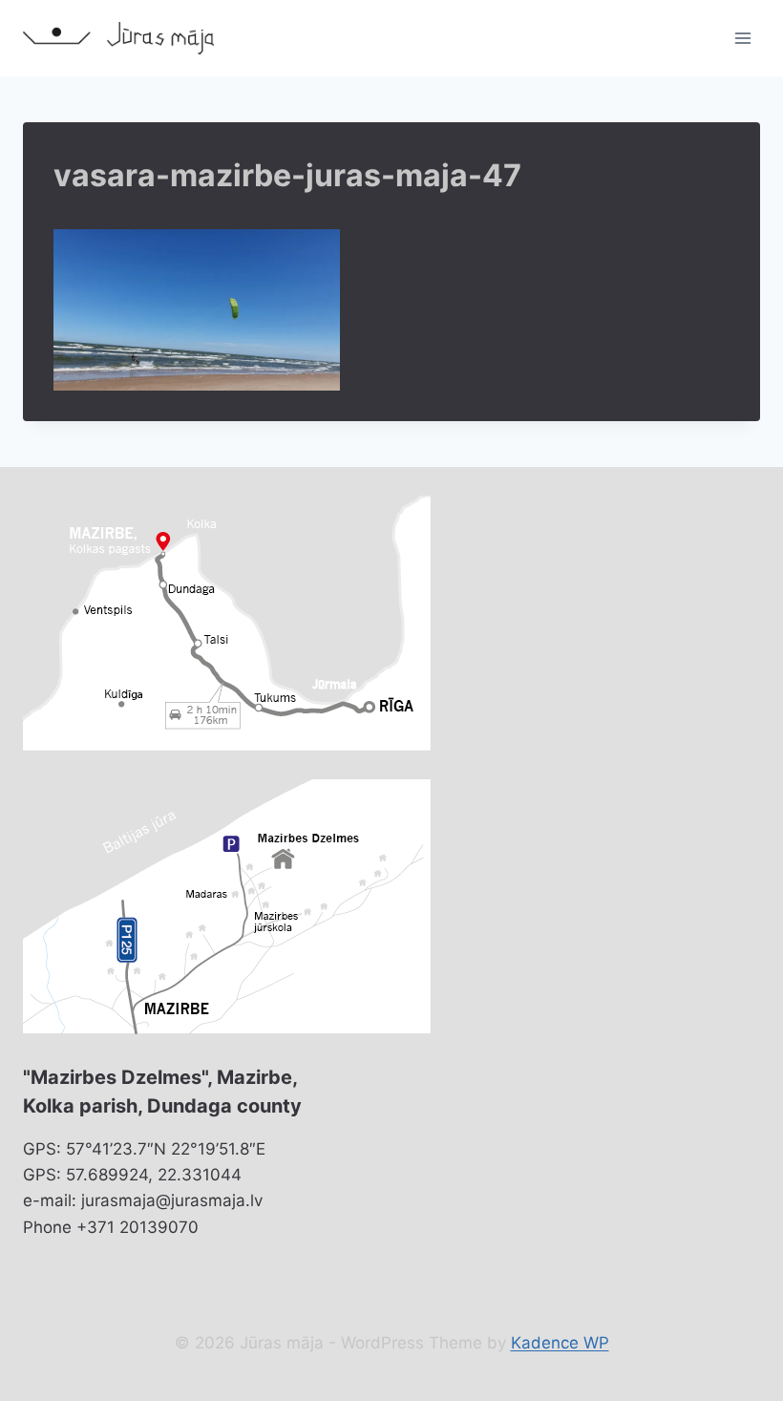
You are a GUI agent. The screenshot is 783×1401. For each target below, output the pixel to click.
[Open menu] (742, 38)
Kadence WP (560, 1342)
